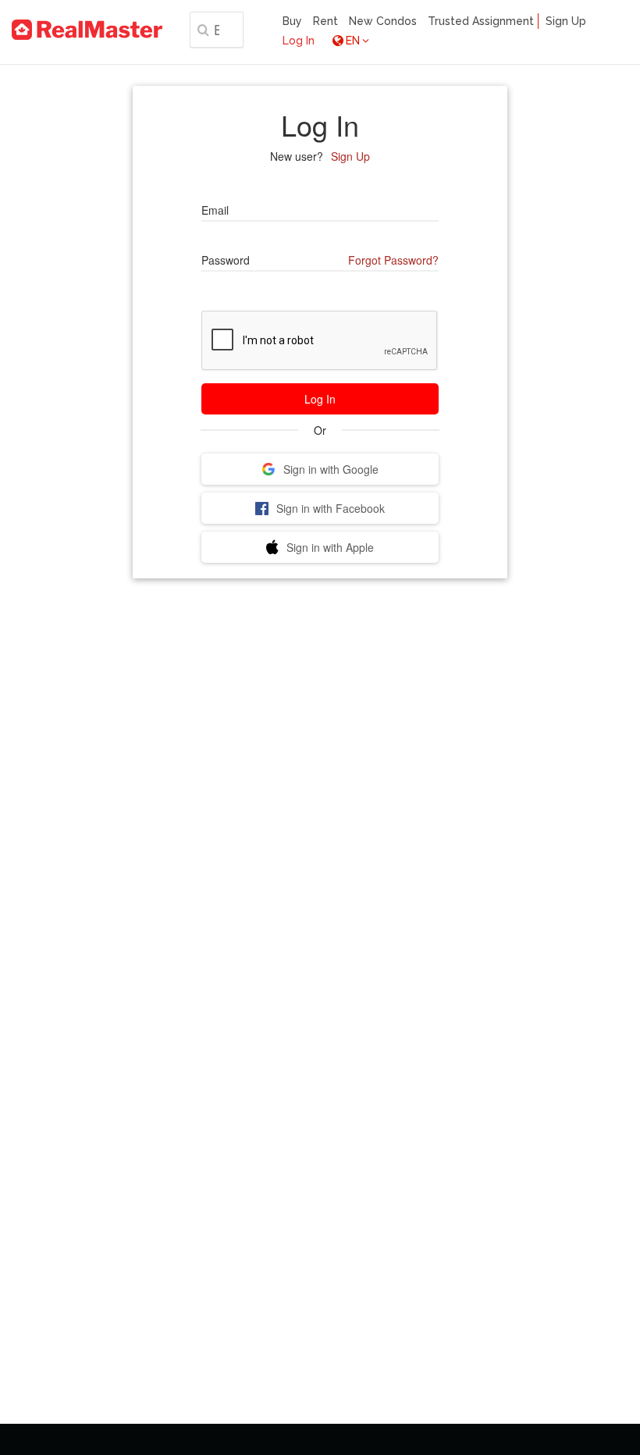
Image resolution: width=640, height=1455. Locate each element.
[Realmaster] (87, 30)
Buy (292, 21)
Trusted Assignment (481, 21)
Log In (299, 40)
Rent (325, 21)
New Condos (383, 21)
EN (353, 40)
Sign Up (566, 21)
